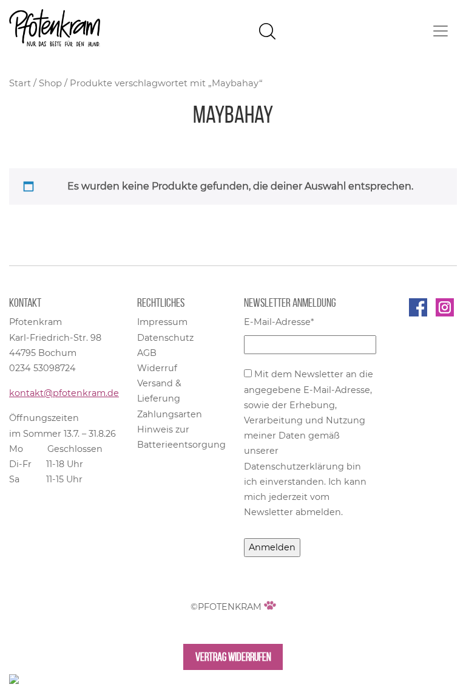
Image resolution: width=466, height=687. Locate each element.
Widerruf (157, 368)
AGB (147, 352)
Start (20, 83)
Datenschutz (165, 337)
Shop (50, 83)
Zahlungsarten (169, 414)
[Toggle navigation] (440, 31)
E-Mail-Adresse (279, 321)
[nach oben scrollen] (14, 678)
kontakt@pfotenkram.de (64, 393)
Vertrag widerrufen (233, 657)
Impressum (162, 321)
